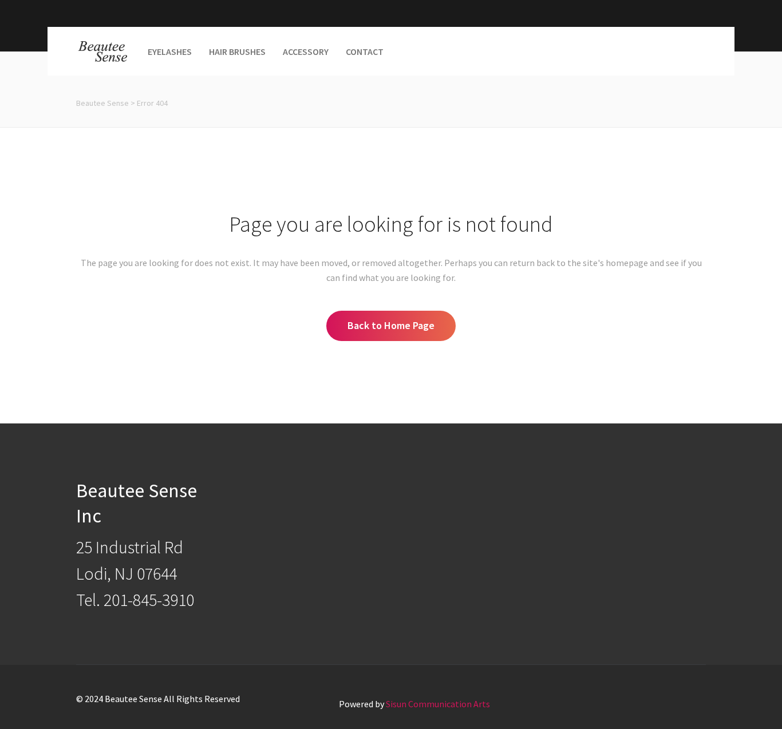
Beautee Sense (102, 103)
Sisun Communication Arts (438, 704)
